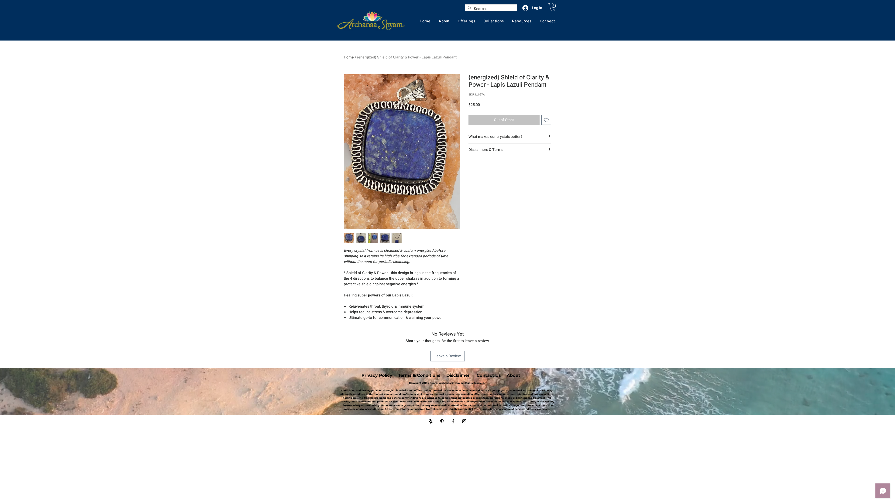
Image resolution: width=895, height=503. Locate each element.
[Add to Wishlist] (546, 120)
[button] (552, 6)
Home (349, 57)
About (513, 375)
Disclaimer (458, 375)
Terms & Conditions (420, 375)
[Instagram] (464, 421)
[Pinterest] (442, 421)
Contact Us (489, 375)
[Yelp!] (431, 421)
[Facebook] (453, 421)
